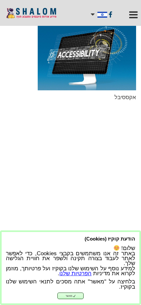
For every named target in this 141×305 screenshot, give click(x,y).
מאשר (69, 296)
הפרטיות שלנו (75, 273)
